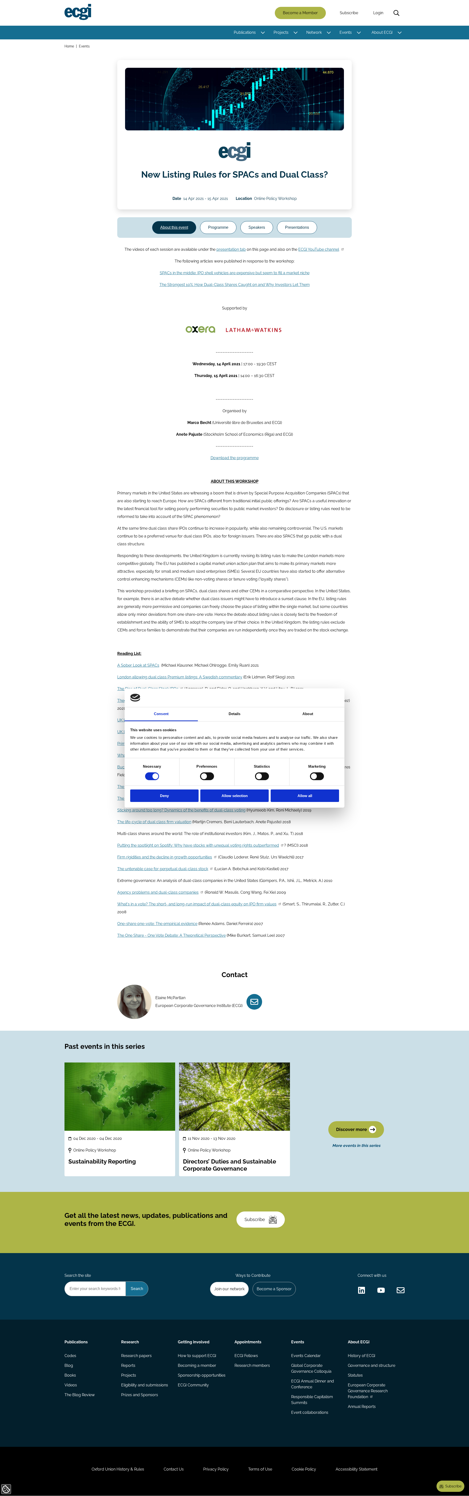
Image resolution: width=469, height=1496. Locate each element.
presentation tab (231, 249)
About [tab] (307, 714)
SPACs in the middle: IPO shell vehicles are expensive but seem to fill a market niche (234, 273)
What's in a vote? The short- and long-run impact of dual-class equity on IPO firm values (197, 904)
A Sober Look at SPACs (138, 665)
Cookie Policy (304, 1469)
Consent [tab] (161, 714)
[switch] (207, 776)
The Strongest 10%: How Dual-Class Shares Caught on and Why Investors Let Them (235, 284)
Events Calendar (306, 1355)
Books (70, 1375)
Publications (245, 32)
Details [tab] (235, 714)
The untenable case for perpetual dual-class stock (162, 869)
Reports (128, 1365)
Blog (68, 1365)
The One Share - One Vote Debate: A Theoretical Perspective (171, 935)
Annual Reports (362, 1406)
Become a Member (300, 13)
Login (378, 13)
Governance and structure (371, 1365)
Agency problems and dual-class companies (158, 892)
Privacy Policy (216, 1469)
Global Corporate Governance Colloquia (311, 1368)
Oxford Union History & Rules (118, 1469)
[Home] (77, 12)
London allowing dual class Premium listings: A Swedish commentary (179, 677)
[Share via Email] (401, 1290)
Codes (70, 1355)
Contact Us (174, 1469)
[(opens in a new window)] (361, 1290)
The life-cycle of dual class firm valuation (154, 822)
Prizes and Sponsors (139, 1395)
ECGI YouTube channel (318, 249)
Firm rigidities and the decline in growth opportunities (164, 857)
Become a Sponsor (274, 1289)
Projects (281, 32)
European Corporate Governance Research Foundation (368, 1391)
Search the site (77, 1275)
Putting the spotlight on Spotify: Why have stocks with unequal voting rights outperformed (198, 845)
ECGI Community (193, 1385)
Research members (252, 1365)
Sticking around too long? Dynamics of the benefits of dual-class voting (181, 810)
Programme (218, 227)
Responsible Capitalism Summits (312, 1399)
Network (314, 32)
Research (130, 1342)
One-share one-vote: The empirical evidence (157, 923)
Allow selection (235, 796)
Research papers (136, 1355)
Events (346, 32)
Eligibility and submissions (144, 1385)
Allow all (305, 796)
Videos (70, 1385)
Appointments (247, 1342)
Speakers (256, 227)
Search (396, 13)
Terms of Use (260, 1469)
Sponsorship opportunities (201, 1375)
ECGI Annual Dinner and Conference (312, 1384)
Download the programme (235, 458)
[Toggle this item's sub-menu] (263, 32)
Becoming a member (197, 1365)
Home (69, 46)
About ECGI (382, 32)
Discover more (351, 1129)
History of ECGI (361, 1355)
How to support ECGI (197, 1355)
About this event (174, 227)
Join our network (229, 1289)
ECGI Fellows (246, 1355)
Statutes (355, 1375)
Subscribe (349, 13)
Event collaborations (309, 1412)
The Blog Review (79, 1395)
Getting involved (193, 1342)
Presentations (297, 227)
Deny (164, 796)
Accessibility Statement (356, 1469)
